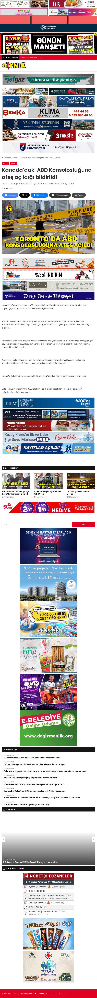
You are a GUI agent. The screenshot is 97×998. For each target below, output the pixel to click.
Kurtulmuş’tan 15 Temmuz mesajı (78, 492)
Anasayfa (7, 158)
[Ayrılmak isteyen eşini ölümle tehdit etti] (48, 481)
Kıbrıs (13, 163)
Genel (15, 158)
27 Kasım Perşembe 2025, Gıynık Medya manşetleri (33, 862)
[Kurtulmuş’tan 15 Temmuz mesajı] (81, 481)
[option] (48, 839)
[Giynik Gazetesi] (14, 66)
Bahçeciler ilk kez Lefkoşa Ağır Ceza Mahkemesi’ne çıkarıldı (15, 492)
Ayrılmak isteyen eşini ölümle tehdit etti (47, 492)
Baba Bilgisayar (53, 993)
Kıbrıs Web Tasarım (68, 993)
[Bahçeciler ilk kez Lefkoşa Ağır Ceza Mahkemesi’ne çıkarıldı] (16, 481)
